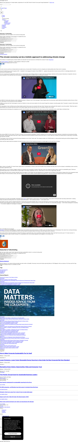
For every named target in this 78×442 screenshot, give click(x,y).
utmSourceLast (3, 41)
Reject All (13, 436)
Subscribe (2, 42)
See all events (3, 378)
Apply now (52, 2)
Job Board (4, 27)
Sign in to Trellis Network (5, 407)
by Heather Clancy (3, 394)
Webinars (4, 25)
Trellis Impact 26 (5, 415)
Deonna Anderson (4, 61)
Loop (25, 198)
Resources (4, 410)
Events (3, 16)
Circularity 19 (2, 270)
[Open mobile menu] (1, 12)
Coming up (2, 348)
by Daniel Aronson (3, 389)
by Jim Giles (2, 384)
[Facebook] (3, 64)
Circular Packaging (4, 269)
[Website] (39, 66)
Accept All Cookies (12, 433)
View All (4, 19)
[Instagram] (2, 435)
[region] (12, 428)
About (3, 28)
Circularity (2, 229)
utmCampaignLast (3, 38)
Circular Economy (3, 54)
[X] (2, 64)
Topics (3, 15)
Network (4, 26)
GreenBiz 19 (2, 272)
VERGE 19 (2, 273)
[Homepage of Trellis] (1, 405)
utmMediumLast (3, 39)
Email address (3, 37)
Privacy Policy (13, 429)
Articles (3, 411)
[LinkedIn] (1, 64)
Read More (51, 59)
